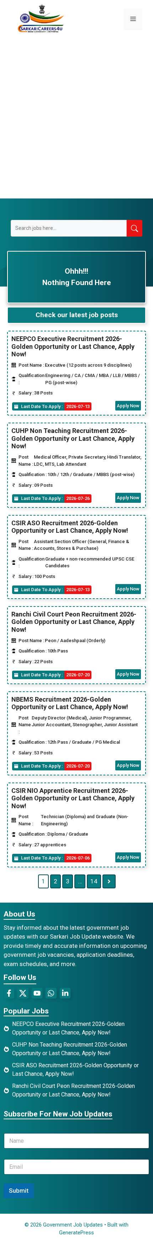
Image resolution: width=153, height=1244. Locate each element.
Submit (18, 1190)
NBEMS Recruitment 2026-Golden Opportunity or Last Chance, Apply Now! (69, 703)
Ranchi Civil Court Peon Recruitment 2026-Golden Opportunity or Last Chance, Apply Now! (73, 621)
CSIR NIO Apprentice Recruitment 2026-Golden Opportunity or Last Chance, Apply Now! (72, 798)
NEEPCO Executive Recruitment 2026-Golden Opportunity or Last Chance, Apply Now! (72, 346)
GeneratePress (76, 1232)
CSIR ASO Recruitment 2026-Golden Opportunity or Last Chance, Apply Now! (69, 527)
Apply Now (128, 405)
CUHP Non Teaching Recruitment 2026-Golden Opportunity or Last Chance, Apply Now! (72, 438)
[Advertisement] (76, 118)
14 (93, 881)
